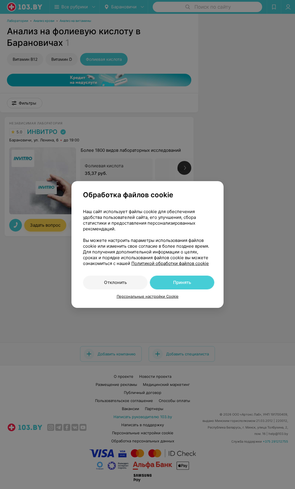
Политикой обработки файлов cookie (170, 263)
